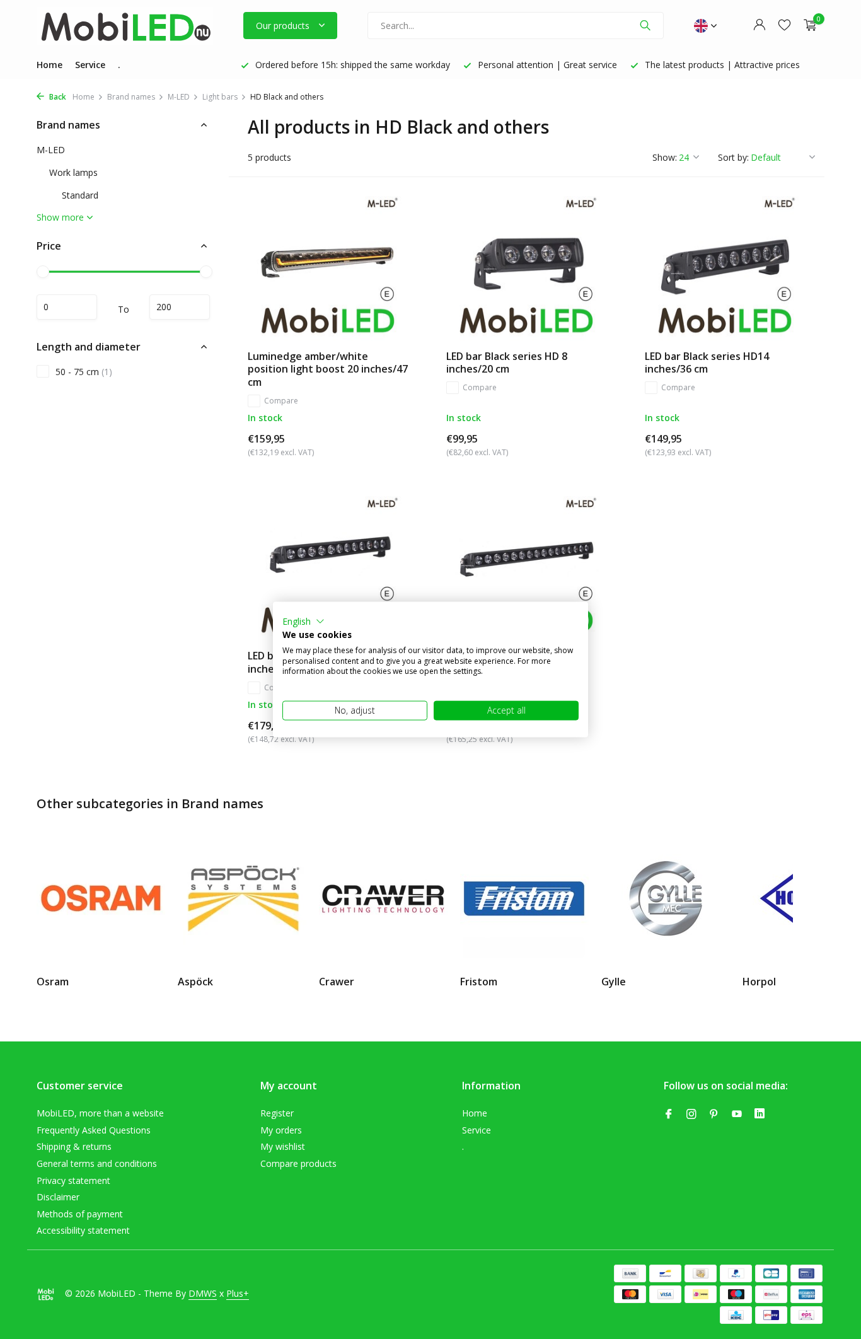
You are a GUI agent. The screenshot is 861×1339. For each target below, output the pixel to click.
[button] (303, 621)
